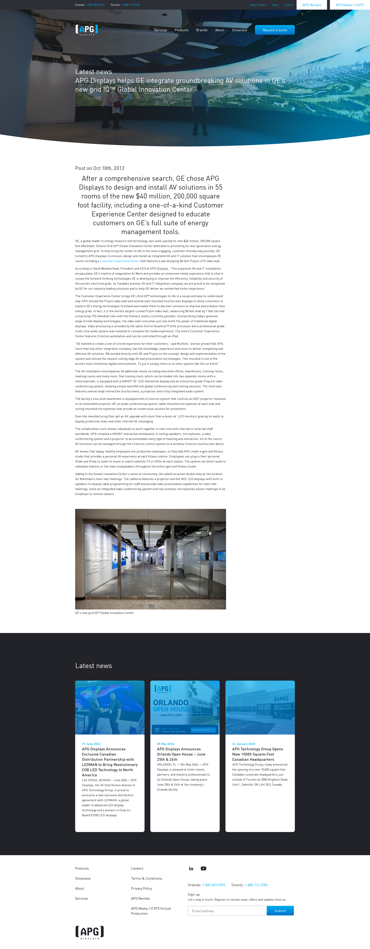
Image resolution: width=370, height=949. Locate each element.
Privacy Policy (141, 888)
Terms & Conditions (146, 878)
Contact (289, 4)
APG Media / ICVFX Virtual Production (151, 910)
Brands (202, 30)
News (275, 4)
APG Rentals (311, 5)
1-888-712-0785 (130, 4)
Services (160, 30)
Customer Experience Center (120, 261)
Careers (137, 868)
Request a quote (275, 30)
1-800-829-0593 (95, 4)
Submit (280, 910)
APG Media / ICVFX (350, 5)
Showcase (239, 30)
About (219, 30)
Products (181, 30)
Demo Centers (258, 4)
